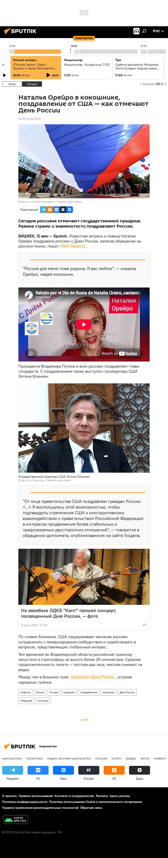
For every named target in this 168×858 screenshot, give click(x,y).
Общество (26, 700)
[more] (144, 624)
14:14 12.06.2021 (29, 119)
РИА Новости (73, 246)
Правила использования (36, 796)
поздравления (88, 692)
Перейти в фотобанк (69, 201)
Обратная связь (91, 808)
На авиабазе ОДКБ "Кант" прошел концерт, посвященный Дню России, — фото (68, 613)
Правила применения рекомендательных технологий (40, 808)
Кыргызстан (12, 758)
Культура (43, 700)
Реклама (102, 796)
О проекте (9, 796)
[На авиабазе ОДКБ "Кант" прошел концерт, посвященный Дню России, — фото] (84, 577)
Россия (40, 692)
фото (145, 758)
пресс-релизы (120, 796)
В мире (54, 692)
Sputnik (25, 201)
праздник (69, 692)
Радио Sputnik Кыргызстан (69, 758)
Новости (25, 692)
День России (127, 692)
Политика (34, 758)
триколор (108, 692)
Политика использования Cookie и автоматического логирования (95, 802)
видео (131, 758)
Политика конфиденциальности (24, 802)
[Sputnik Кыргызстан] (21, 35)
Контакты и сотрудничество (74, 796)
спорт (116, 758)
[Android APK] (15, 820)
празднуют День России (92, 676)
